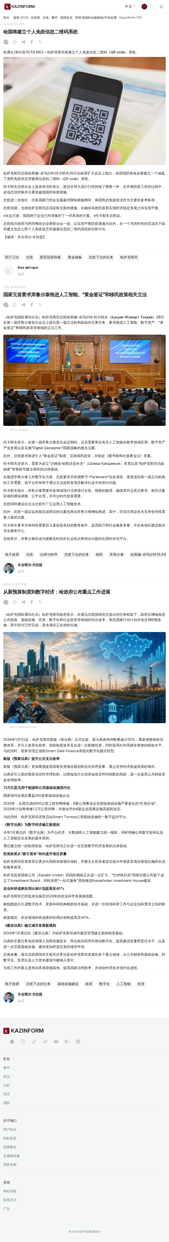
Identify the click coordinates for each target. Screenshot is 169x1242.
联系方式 (10, 1200)
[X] (40, 42)
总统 (29, 257)
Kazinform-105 (130, 18)
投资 (141, 984)
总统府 (35, 18)
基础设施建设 (68, 984)
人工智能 (124, 984)
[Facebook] (31, 42)
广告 (6, 1209)
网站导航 (10, 1191)
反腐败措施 (11, 1156)
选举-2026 (20, 18)
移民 (99, 554)
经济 (6, 1094)
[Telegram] (23, 42)
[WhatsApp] (14, 42)
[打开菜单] (161, 6)
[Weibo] (45, 1041)
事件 (54, 18)
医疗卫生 (12, 257)
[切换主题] (147, 6)
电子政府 (12, 554)
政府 (88, 984)
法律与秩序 (48, 554)
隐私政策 (10, 1138)
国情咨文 (66, 18)
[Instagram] (6, 42)
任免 (46, 18)
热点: (6, 17)
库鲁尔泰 (117, 554)
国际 (6, 1103)
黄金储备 (75, 257)
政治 (6, 1076)
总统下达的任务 (101, 257)
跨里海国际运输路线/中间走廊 (96, 18)
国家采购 (10, 1164)
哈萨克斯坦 (129, 257)
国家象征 (10, 1147)
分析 (6, 1085)
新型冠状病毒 (50, 257)
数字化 (104, 984)
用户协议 (10, 1129)
